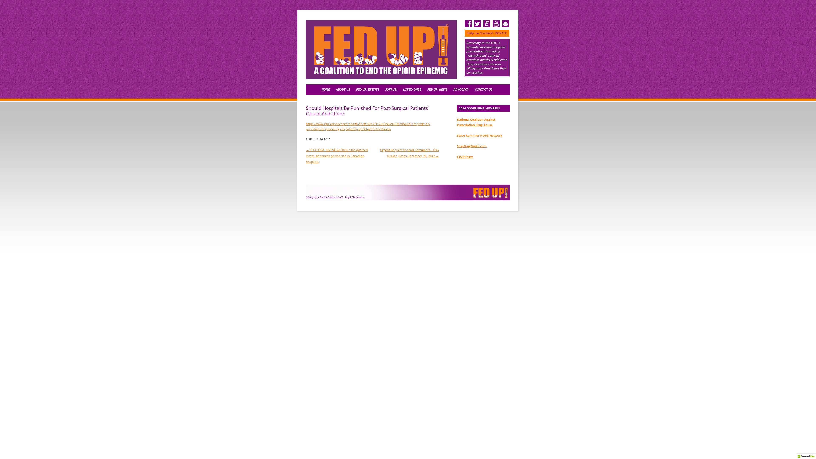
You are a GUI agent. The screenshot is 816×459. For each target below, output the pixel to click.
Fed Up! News (437, 89)
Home (326, 89)
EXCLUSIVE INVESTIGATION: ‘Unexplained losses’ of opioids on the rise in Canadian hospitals (337, 156)
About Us (343, 89)
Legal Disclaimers (354, 197)
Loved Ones (412, 89)
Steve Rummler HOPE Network (479, 135)
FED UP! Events (367, 89)
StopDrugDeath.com (472, 146)
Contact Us (484, 89)
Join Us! (391, 89)
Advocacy (461, 89)
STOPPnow (465, 157)
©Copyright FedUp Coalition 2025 (324, 197)
